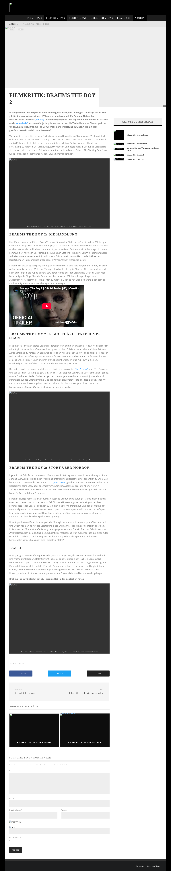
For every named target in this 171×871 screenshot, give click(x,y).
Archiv (140, 18)
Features (124, 18)
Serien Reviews (102, 18)
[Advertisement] (116, 6)
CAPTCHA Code (15, 837)
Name (12, 798)
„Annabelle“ (21, 123)
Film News (34, 18)
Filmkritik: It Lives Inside (36, 24)
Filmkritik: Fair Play (135, 159)
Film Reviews (55, 18)
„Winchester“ (59, 482)
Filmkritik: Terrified (135, 155)
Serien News (78, 18)
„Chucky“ (40, 119)
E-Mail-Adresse (15, 810)
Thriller (21, 663)
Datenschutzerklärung (153, 866)
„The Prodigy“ (81, 369)
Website (64, 810)
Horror (13, 663)
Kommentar (14, 771)
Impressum (139, 866)
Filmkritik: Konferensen (137, 144)
